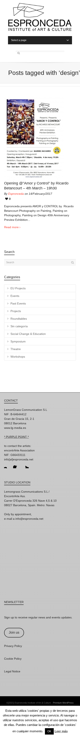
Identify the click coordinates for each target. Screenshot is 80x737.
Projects (15, 311)
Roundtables (18, 318)
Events (14, 296)
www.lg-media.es (15, 427)
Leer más (61, 731)
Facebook (16, 465)
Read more (11, 227)
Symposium (18, 341)
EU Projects (18, 288)
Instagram (7, 465)
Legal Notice (12, 671)
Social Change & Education (28, 333)
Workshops (17, 356)
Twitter (25, 465)
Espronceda (16, 193)
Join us (14, 632)
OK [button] (49, 731)
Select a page (18, 40)
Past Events (18, 303)
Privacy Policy (13, 646)
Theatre (15, 349)
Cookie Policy (13, 658)
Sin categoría (19, 326)
